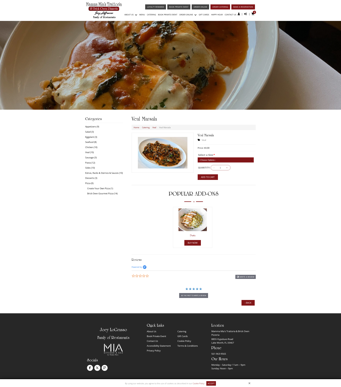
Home (136, 127)
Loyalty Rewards (155, 7)
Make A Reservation (243, 7)
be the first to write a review (193, 295)
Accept (211, 383)
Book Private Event (178, 7)
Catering (146, 127)
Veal (154, 127)
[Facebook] (90, 368)
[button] (245, 277)
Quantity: (204, 167)
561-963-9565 (218, 353)
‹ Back (248, 302)
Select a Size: (206, 154)
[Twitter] (97, 368)
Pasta (192, 235)
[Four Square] (105, 368)
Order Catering (220, 7)
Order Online (200, 7)
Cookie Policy (198, 383)
